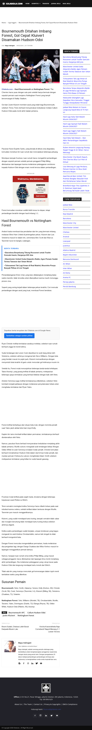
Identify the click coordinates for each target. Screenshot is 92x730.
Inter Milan (67, 268)
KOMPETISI (35, 3)
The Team (28, 704)
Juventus (66, 246)
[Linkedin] (33, 663)
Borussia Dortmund (71, 259)
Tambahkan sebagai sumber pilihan (19, 336)
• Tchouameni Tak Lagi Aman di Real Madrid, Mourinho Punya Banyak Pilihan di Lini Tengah (29, 266)
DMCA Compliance (70, 704)
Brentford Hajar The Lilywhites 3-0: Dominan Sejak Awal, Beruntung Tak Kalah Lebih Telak (76, 188)
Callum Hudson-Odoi (36, 612)
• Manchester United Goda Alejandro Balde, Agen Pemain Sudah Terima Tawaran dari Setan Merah (31, 260)
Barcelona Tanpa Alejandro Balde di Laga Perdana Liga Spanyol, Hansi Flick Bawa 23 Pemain (76, 90)
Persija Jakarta (68, 282)
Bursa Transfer (69, 209)
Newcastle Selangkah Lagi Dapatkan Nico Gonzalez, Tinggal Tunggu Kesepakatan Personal (76, 100)
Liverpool (66, 241)
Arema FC (67, 277)
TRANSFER (45, 3)
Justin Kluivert (9, 615)
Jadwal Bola (67, 205)
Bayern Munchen (70, 255)
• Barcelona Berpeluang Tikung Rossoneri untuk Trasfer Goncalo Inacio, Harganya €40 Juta (27, 254)
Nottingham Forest (26, 615)
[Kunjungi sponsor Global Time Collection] (31, 191)
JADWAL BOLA (55, 3)
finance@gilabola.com (52, 709)
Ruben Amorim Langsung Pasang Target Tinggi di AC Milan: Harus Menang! (76, 150)
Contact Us (38, 704)
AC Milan (66, 264)
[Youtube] (42, 663)
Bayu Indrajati (10, 45)
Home (4, 23)
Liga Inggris (12, 23)
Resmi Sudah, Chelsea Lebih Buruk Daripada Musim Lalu (15, 628)
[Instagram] (29, 663)
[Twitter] (38, 663)
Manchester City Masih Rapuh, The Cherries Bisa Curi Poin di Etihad (75, 159)
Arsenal (66, 236)
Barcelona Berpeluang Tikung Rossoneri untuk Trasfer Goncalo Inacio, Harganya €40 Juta (76, 59)
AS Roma (66, 273)
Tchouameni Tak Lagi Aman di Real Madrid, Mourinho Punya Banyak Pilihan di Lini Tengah (75, 81)
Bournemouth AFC (17, 612)
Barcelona (67, 218)
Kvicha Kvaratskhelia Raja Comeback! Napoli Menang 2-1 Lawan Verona (47, 629)
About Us (18, 704)
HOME (27, 3)
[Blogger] (20, 663)
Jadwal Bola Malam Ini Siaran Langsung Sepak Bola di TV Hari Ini (75, 109)
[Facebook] (25, 663)
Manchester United (70, 227)
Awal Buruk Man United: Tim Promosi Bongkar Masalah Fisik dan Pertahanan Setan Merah (75, 178)
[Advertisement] (46, 14)
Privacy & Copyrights (52, 704)
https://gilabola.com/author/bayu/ (27, 646)
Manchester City (69, 223)
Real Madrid (68, 214)
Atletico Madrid (69, 250)
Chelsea (66, 232)
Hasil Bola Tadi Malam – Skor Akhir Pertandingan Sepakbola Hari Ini (75, 140)
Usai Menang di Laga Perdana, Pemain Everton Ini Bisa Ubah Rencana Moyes (75, 169)
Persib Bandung (69, 286)
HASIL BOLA (66, 3)
